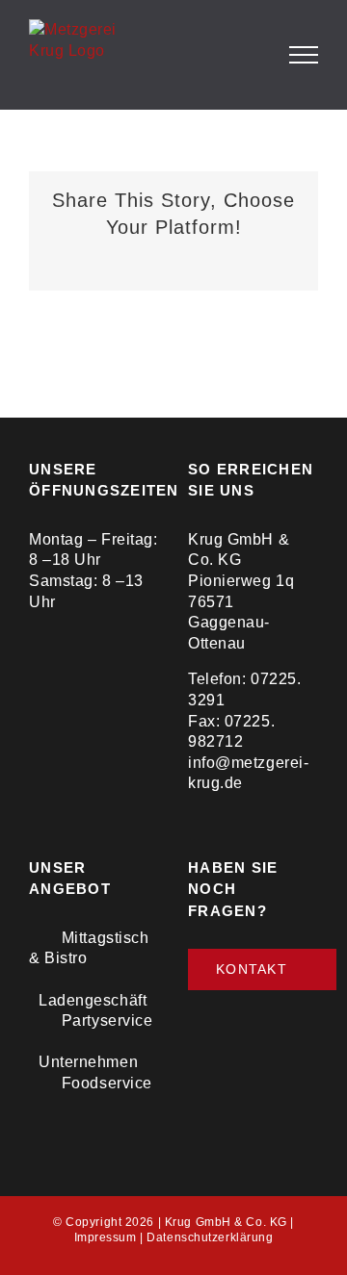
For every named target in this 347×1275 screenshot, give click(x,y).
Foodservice (107, 1083)
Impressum (105, 1237)
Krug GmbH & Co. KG (226, 1222)
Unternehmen (88, 1062)
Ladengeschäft (93, 1000)
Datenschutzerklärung (210, 1237)
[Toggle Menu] (304, 55)
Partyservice (107, 1020)
